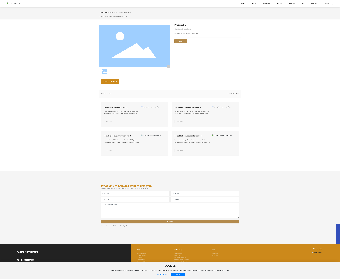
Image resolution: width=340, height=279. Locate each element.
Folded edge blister (125, 12)
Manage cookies (162, 274)
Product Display (114, 16)
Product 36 (230, 94)
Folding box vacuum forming (116, 107)
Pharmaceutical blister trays (108, 12)
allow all (177, 274)
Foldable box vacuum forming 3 (117, 136)
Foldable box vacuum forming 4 (188, 136)
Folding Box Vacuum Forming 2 (188, 107)
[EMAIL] (338, 234)
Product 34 (107, 94)
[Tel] (338, 226)
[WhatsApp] (338, 230)
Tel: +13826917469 (27, 260)
